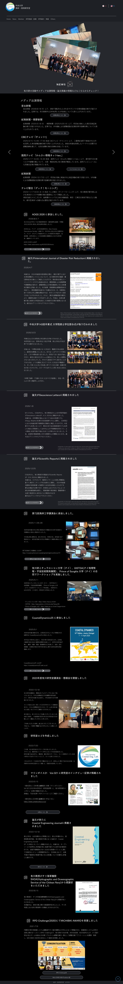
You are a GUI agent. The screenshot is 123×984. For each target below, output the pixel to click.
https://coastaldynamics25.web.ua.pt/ (36, 665)
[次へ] (114, 152)
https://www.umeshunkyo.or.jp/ (35, 801)
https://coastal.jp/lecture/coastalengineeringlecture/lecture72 (41, 553)
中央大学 (20, 5)
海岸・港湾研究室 (22, 8)
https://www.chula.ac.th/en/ (47, 601)
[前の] (9, 152)
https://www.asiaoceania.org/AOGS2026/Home (39, 244)
